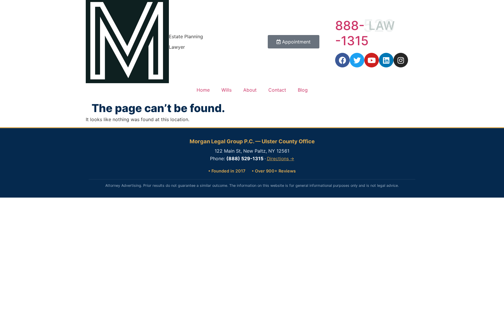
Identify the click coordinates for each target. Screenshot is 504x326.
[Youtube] (371, 60)
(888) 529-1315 (244, 158)
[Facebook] (342, 60)
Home (203, 90)
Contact (277, 90)
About (250, 90)
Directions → (280, 158)
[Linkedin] (386, 60)
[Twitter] (357, 60)
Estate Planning (186, 36)
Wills (226, 90)
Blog (303, 90)
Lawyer (177, 47)
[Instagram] (400, 60)
